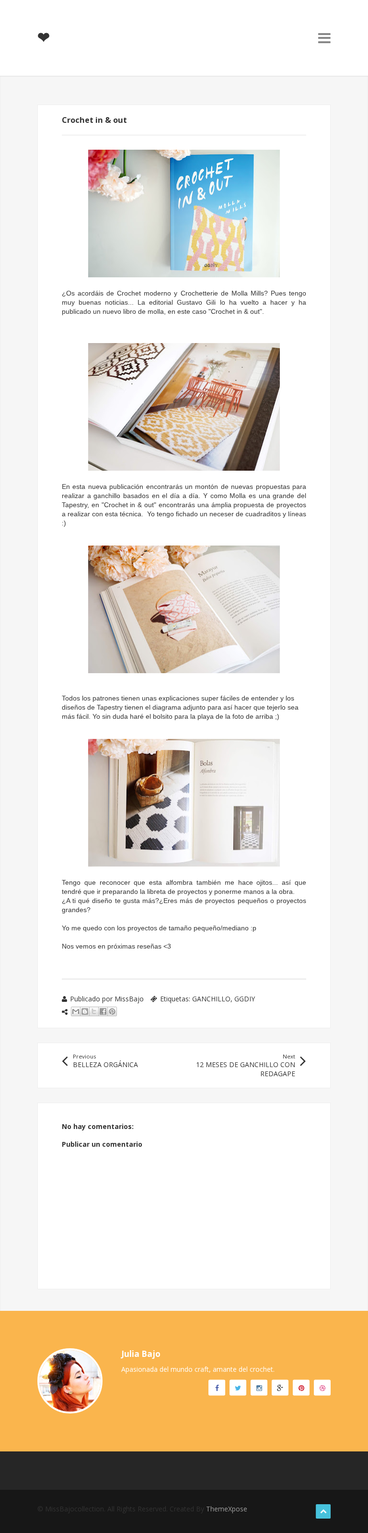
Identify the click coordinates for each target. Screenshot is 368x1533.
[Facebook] (216, 1387)
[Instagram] (259, 1387)
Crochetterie (199, 293)
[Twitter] (238, 1387)
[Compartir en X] (94, 1011)
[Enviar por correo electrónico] (75, 1011)
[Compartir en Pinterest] (112, 1011)
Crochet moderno (144, 293)
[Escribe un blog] (85, 1011)
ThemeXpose (226, 1508)
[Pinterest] (301, 1387)
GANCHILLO (211, 998)
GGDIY (244, 998)
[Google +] (280, 1387)
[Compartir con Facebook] (103, 1011)
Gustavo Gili (196, 302)
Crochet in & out (235, 311)
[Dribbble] (322, 1387)
